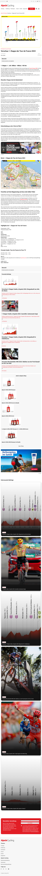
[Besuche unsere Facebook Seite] (31, 1)
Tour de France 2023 (33, 68)
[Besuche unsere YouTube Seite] (37, 1)
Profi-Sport (5, 13)
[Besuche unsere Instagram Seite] (33, 1)
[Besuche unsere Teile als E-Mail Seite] (40, 55)
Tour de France (8, 48)
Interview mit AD (23, 199)
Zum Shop (31, 8)
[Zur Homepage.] (7, 6)
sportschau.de (23, 257)
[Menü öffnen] (38, 8)
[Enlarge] (39, 17)
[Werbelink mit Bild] (21, 460)
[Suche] (36, 8)
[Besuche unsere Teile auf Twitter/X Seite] (39, 55)
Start (2, 13)
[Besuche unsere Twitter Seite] (35, 1)
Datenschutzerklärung (35, 831)
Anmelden (30, 823)
